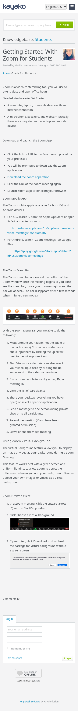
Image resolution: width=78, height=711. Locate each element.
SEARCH (64, 25)
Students (43, 39)
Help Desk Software (30, 701)
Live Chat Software (24, 681)
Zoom (7, 73)
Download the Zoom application (28, 177)
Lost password (14, 658)
